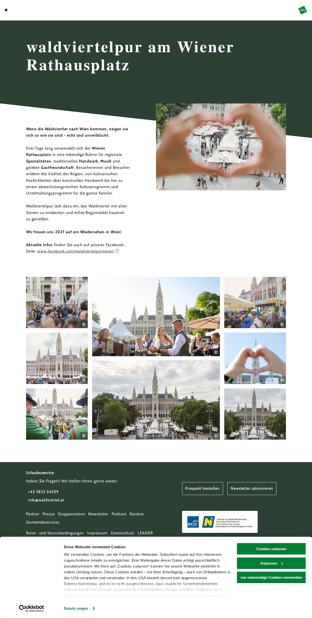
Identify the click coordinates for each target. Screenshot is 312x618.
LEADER (145, 533)
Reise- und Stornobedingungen (55, 533)
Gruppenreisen (71, 514)
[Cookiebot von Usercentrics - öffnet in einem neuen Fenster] (31, 608)
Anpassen (268, 563)
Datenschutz (123, 533)
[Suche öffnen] (28, 10)
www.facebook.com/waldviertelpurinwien (75, 251)
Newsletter (98, 514)
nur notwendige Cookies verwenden (271, 577)
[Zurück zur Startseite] (302, 10)
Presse (49, 514)
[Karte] (17, 10)
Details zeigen (76, 608)
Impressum (97, 533)
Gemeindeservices (43, 522)
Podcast (119, 514)
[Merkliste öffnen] (23, 10)
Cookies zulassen (271, 549)
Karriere (137, 514)
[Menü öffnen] (6, 10)
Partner (33, 514)
